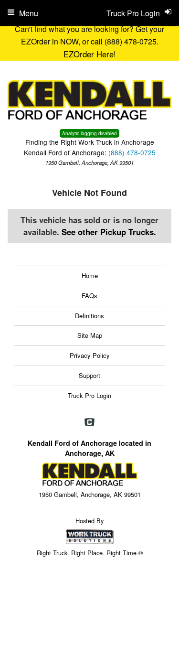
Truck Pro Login (89, 395)
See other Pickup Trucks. (109, 231)
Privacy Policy (90, 355)
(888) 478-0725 (132, 152)
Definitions (89, 315)
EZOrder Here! (89, 54)
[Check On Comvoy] (89, 422)
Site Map (89, 335)
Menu (28, 13)
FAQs (89, 295)
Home (90, 275)
